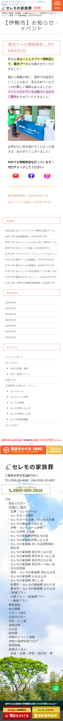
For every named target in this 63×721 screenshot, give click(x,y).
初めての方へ (17, 503)
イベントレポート (14, 356)
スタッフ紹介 (17, 613)
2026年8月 (10, 302)
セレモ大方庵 (45, 519)
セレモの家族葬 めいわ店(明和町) (32, 544)
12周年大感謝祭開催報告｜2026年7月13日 (32, 282)
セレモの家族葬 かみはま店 (28, 576)
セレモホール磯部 (22, 515)
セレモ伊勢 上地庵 (22, 532)
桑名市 (14, 588)
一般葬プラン (19, 600)
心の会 (13, 629)
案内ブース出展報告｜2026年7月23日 (29, 259)
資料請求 (14, 625)
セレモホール (17, 391)
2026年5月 (10, 319)
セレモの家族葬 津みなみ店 (37, 572)
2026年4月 (10, 325)
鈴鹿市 (14, 584)
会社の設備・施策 (19, 368)
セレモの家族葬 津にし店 (26, 580)
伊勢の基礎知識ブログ (23, 641)
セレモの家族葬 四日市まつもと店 (32, 556)
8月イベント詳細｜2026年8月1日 (27, 247)
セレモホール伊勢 (19, 396)
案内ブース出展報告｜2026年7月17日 (29, 265)
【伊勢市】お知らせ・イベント (21, 385)
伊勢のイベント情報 (22, 637)
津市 (13, 572)
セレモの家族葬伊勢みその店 (29, 536)
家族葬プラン (37, 596)
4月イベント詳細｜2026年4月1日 (29, 202)
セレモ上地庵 (17, 402)
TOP (7, 499)
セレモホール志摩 (22, 519)
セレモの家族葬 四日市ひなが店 (31, 560)
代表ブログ (10, 379)
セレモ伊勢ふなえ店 (20, 408)
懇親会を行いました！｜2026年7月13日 (30, 276)
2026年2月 (10, 337)
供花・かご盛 (17, 621)
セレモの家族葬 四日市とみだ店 (31, 552)
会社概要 (14, 609)
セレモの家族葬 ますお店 (38, 588)
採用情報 (14, 645)
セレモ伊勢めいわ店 (20, 413)
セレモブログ (12, 362)
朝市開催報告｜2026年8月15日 (26, 236)
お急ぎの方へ (17, 617)
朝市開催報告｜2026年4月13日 (28, 195)
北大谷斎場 (17, 568)
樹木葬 (13, 633)
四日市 (14, 548)
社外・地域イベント (20, 373)
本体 (13, 653)
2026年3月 (10, 331)
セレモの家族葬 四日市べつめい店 (32, 564)
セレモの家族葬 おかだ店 (38, 584)
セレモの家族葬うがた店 (26, 523)
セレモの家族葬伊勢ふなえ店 (29, 540)
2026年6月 (10, 314)
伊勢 (13, 527)
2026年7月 (10, 308)
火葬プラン (17, 596)
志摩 (13, 511)
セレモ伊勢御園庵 (19, 419)
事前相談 (14, 605)
